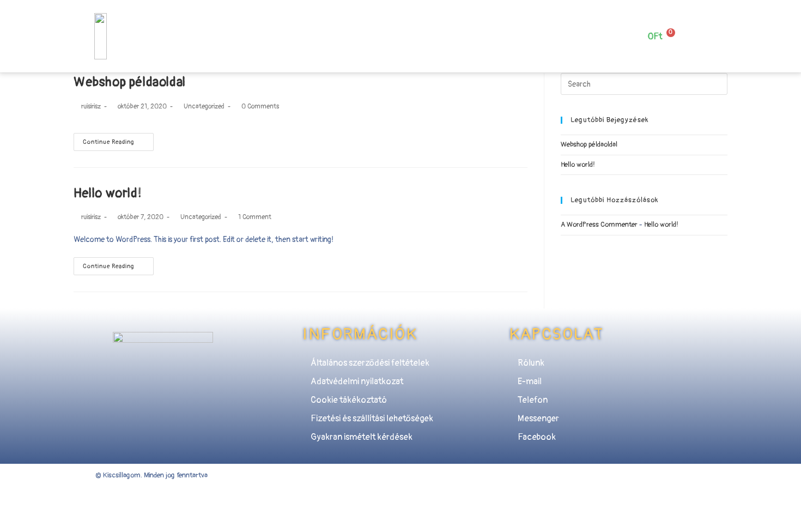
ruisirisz (91, 106)
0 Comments (260, 106)
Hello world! (108, 193)
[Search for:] (644, 84)
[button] (299, 30)
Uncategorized (204, 106)
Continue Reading (109, 142)
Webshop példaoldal (130, 82)
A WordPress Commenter (599, 224)
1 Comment (254, 217)
